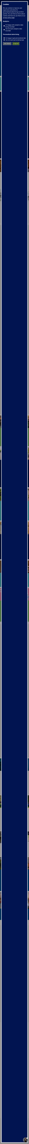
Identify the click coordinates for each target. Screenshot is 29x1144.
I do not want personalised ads (14, 40)
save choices (7, 43)
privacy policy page (9, 18)
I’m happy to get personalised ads (15, 38)
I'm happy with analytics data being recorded (14, 26)
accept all (15, 43)
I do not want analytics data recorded (13, 30)
